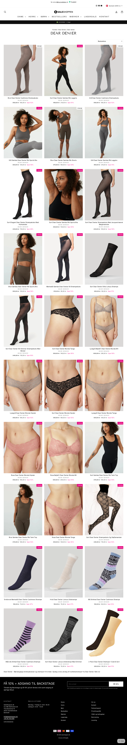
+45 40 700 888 (9, 718)
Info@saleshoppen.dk (11, 716)
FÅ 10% (116, 684)
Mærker (75, 17)
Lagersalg (90, 17)
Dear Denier (62, 29)
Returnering (95, 717)
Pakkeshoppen (96, 708)
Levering (94, 720)
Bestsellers (59, 17)
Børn (44, 17)
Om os (93, 702)
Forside (54, 29)
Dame (21, 17)
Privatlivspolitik (96, 711)
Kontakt (104, 17)
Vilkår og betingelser (98, 714)
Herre (33, 17)
